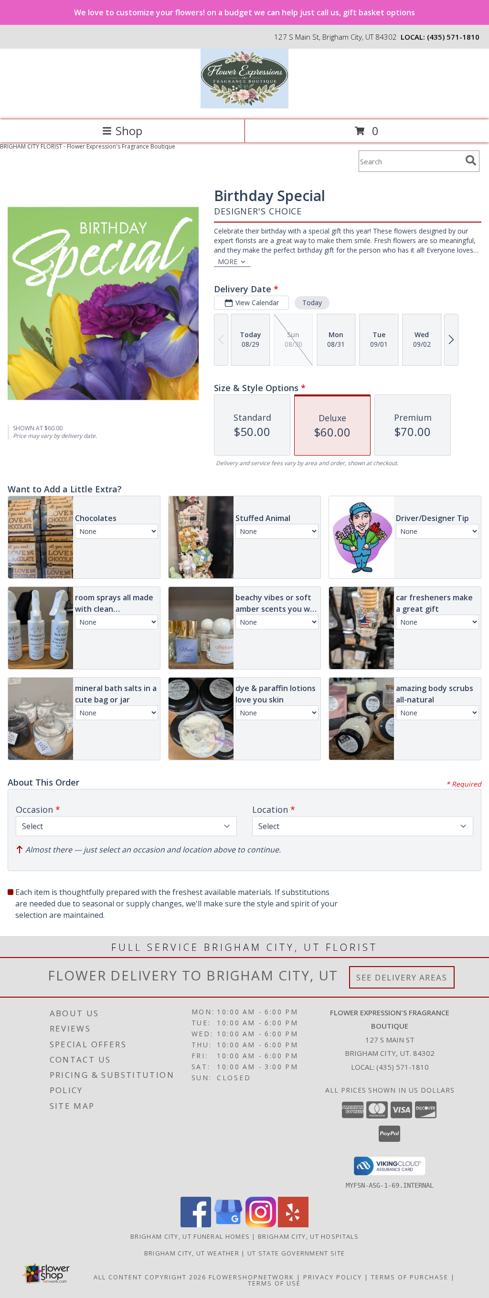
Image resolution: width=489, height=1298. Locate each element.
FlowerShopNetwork (251, 1277)
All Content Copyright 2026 (150, 1277)
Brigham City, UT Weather (191, 1253)
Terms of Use (274, 1283)
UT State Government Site (296, 1253)
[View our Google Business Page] (228, 1224)
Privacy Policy (332, 1277)
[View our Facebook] (196, 1224)
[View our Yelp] (293, 1224)
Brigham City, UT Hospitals (308, 1236)
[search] (471, 160)
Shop (129, 130)
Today (312, 302)
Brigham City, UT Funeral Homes (190, 1236)
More (227, 261)
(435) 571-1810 (453, 37)
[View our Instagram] (260, 1224)
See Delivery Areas (401, 977)
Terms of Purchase (409, 1277)
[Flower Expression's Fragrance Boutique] (244, 105)
